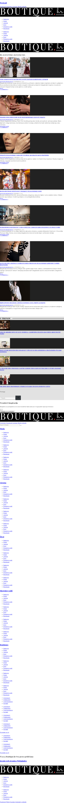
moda (1, 88)
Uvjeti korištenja (8, 701)
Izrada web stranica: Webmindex (13, 761)
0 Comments (3, 89)
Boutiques (6, 28)
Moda (5, 21)
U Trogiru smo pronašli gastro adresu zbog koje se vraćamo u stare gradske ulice (30, 369)
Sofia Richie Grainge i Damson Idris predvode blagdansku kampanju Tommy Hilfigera (30, 264)
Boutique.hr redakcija (6, 81)
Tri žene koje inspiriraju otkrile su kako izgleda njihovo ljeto (25, 386)
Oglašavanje (6, 700)
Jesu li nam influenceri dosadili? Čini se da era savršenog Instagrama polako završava (31, 351)
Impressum (6, 698)
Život (4, 25)
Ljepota (5, 23)
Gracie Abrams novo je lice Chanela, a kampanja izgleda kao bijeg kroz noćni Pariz (30, 333)
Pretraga (2, 392)
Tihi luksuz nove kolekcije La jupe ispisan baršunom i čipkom (24, 79)
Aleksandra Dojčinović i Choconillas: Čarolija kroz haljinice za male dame (30, 227)
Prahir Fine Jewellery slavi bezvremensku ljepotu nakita (22, 117)
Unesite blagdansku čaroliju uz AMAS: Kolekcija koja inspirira (24, 155)
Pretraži (3, 3)
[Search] (18, 398)
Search (2, 425)
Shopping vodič (7, 27)
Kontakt (5, 703)
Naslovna (6, 19)
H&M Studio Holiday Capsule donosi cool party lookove (22, 303)
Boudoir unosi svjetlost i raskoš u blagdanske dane (21, 191)
